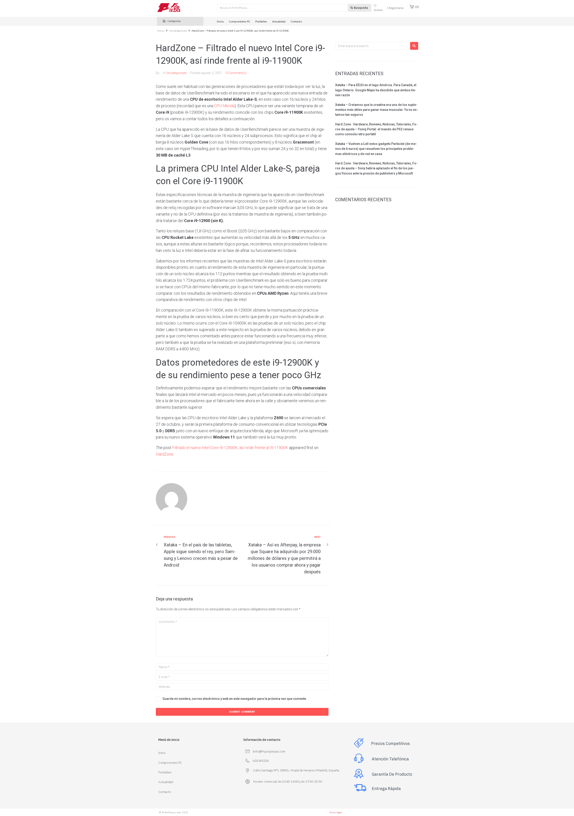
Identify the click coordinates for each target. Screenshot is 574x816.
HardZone (164, 454)
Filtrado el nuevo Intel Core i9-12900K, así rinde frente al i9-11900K (230, 447)
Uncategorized (178, 30)
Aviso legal (336, 812)
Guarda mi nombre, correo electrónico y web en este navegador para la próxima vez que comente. (235, 698)
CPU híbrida (224, 105)
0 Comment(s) (236, 73)
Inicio (160, 30)
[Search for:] (371, 46)
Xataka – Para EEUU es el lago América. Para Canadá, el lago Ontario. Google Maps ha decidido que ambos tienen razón (375, 90)
